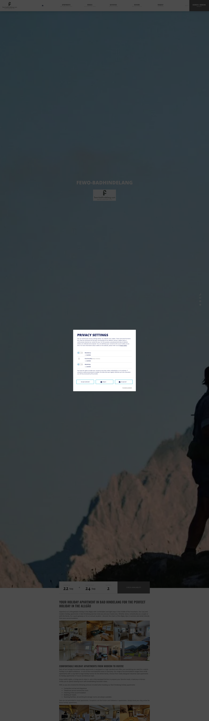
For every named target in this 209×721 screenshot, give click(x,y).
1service (88, 355)
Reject (104, 382)
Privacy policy (123, 345)
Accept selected (85, 382)
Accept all (123, 382)
